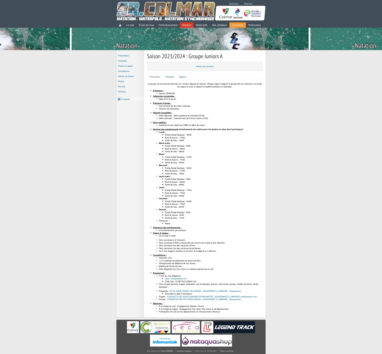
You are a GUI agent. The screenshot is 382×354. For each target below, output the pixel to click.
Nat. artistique (219, 25)
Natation (186, 25)
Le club (130, 25)
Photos (121, 81)
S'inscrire (248, 3)
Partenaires (254, 25)
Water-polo (201, 25)
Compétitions (123, 71)
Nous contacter (227, 351)
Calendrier (169, 76)
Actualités (122, 60)
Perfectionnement (168, 25)
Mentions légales (184, 351)
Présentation (123, 55)
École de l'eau (146, 25)
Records (121, 86)
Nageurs (182, 76)
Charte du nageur (125, 65)
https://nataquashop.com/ (176, 278)
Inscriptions (238, 25)
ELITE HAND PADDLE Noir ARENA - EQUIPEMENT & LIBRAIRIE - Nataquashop (205, 291)
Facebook (125, 99)
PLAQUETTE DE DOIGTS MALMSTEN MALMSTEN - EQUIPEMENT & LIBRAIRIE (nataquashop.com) (212, 296)
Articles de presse (126, 76)
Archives (122, 91)
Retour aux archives (205, 66)
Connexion (233, 3)
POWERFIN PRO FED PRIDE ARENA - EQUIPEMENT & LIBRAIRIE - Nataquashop (204, 299)
